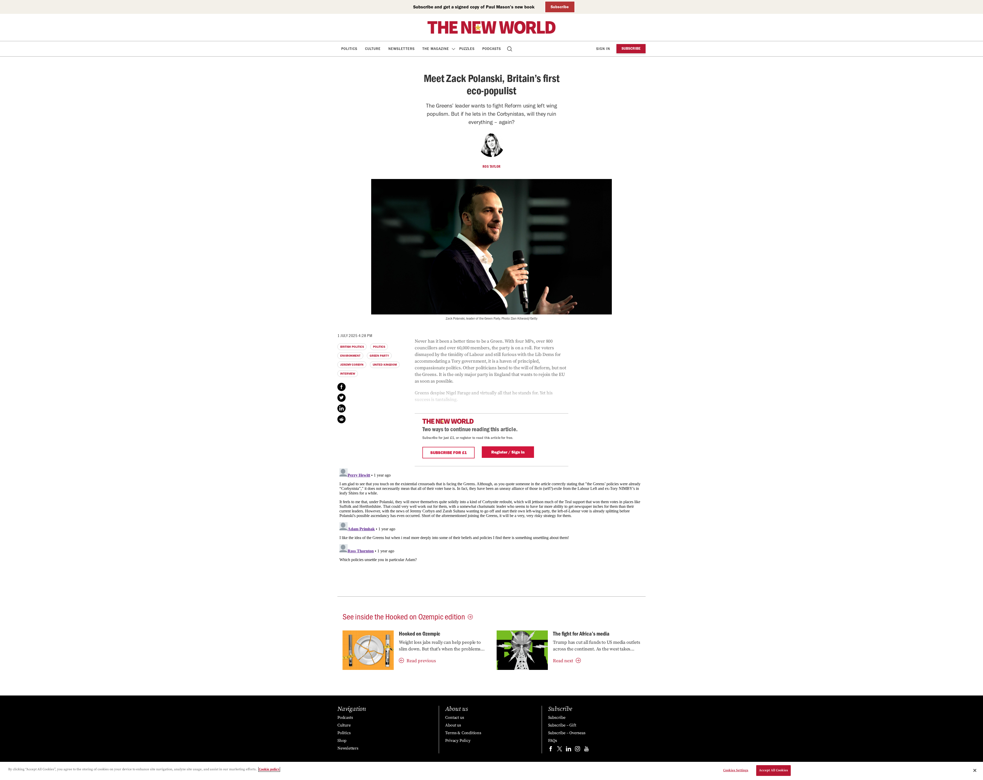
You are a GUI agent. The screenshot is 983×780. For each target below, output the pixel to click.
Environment (350, 355)
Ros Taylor (492, 166)
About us (453, 725)
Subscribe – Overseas (566, 732)
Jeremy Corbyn (352, 364)
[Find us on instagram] (577, 750)
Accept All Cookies (773, 770)
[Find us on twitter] (559, 750)
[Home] (491, 27)
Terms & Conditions (463, 732)
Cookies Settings (735, 770)
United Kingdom (385, 364)
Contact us (454, 717)
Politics (349, 49)
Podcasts (491, 49)
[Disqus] (491, 530)
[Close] (974, 770)
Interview (347, 373)
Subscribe (560, 6)
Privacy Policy (457, 740)
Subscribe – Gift (562, 725)
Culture (373, 49)
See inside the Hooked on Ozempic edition (404, 616)
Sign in (603, 49)
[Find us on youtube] (586, 750)
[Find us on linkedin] (568, 750)
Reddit (341, 419)
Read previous (421, 661)
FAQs (552, 740)
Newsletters (401, 49)
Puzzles (467, 49)
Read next (563, 661)
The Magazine (435, 49)
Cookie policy (269, 769)
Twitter (341, 398)
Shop (341, 740)
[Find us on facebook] (550, 750)
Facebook (341, 387)
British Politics (352, 347)
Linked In (341, 408)
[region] (491, 771)
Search (510, 48)
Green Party (379, 355)
